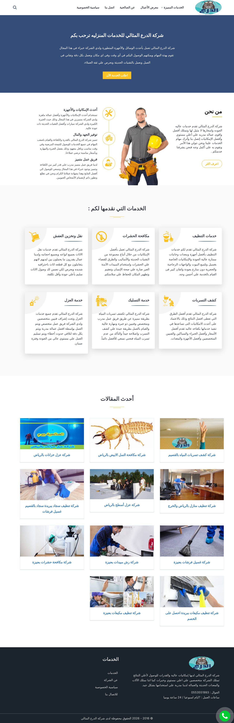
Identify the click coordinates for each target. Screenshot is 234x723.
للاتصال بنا (111, 694)
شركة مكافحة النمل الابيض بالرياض (122, 455)
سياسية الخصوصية (88, 7)
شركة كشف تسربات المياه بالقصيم (192, 455)
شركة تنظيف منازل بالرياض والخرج (192, 506)
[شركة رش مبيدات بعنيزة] (122, 541)
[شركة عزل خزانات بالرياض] (52, 433)
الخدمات (112, 673)
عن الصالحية (127, 7)
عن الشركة (111, 680)
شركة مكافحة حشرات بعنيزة (51, 562)
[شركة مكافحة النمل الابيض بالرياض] (122, 433)
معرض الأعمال (149, 7)
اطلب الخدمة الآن (117, 75)
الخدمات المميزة (174, 7)
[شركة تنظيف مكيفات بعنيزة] (122, 591)
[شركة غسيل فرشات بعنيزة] (192, 541)
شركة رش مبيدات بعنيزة (121, 562)
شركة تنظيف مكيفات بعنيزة (122, 613)
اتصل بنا (109, 7)
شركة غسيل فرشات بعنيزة (192, 562)
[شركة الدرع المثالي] (208, 7)
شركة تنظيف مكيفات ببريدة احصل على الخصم (191, 615)
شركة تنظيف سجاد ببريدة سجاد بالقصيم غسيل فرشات (52, 508)
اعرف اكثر (211, 164)
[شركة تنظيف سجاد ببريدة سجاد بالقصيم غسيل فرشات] (52, 484)
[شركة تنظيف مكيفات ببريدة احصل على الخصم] (192, 591)
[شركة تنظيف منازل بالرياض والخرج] (192, 484)
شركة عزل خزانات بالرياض (52, 455)
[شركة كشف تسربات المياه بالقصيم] (192, 433)
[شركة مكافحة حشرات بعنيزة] (52, 541)
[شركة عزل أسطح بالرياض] (122, 484)
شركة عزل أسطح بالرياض (122, 505)
